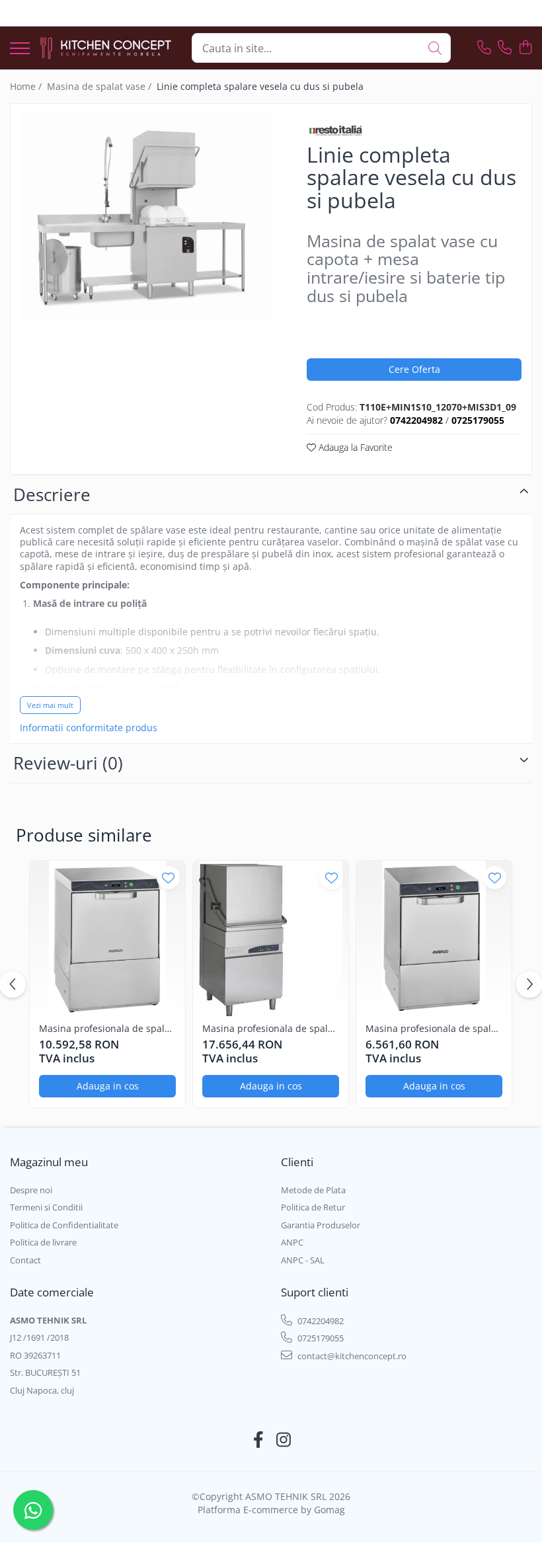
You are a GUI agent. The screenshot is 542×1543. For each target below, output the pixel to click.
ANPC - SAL (303, 1260)
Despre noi (31, 1190)
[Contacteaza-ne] (484, 48)
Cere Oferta (414, 369)
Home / (27, 86)
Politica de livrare (43, 1242)
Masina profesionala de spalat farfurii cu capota (269, 1029)
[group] (147, 216)
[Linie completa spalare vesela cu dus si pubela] (147, 216)
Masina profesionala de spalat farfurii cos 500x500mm (106, 1029)
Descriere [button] (52, 494)
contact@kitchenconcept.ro (350, 1356)
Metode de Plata (313, 1190)
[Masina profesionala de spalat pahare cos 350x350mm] (434, 938)
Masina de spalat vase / (100, 86)
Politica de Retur (313, 1207)
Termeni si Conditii (46, 1207)
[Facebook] (258, 1440)
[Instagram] (283, 1440)
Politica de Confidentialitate (64, 1225)
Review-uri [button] (68, 763)
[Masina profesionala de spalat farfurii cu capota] (270, 938)
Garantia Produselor (320, 1225)
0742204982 (319, 1321)
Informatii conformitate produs (88, 728)
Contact (25, 1260)
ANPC (292, 1242)
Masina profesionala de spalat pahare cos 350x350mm (433, 1029)
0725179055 (319, 1338)
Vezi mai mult (50, 705)
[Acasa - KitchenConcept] (106, 47)
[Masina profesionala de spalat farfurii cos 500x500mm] (107, 938)
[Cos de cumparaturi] (525, 48)
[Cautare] (435, 48)
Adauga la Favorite (354, 447)
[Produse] (20, 49)
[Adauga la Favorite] (168, 877)
